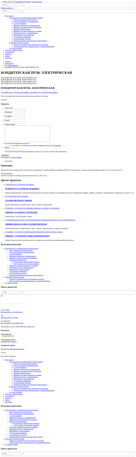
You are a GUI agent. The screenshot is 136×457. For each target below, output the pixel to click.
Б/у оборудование (15, 48)
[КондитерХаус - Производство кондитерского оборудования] (7, 8)
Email (7, 120)
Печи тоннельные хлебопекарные (26, 22)
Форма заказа (37, 2)
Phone (7, 147)
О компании (9, 52)
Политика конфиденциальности (12, 349)
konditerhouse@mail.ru (23, 2)
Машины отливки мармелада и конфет (28, 31)
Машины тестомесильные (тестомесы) (27, 27)
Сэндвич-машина (20, 23)
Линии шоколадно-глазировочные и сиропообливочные (34, 46)
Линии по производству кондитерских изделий (31, 44)
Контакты (8, 58)
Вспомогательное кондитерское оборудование (30, 41)
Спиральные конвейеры (22, 37)
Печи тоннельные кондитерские (25, 20)
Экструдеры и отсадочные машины (26, 264)
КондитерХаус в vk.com (9, 317)
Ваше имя (9, 108)
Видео (7, 56)
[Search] (23, 5)
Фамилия (8, 112)
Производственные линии (18, 43)
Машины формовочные (22, 29)
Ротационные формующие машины (26, 262)
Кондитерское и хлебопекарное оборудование (26, 18)
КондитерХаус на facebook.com (12, 323)
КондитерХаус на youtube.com (12, 312)
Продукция (9, 16)
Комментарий (10, 124)
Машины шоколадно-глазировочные (27, 25)
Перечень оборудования (14, 50)
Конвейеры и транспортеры (24, 35)
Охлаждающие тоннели (22, 39)
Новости (8, 54)
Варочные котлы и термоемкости (26, 33)
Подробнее (57, 145)
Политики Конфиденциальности (17, 143)
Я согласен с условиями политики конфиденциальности (36, 145)
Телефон (8, 116)
